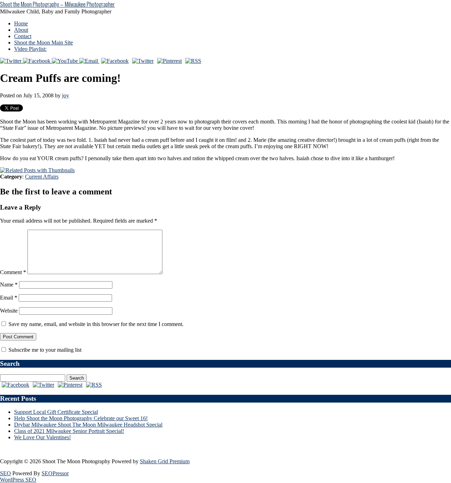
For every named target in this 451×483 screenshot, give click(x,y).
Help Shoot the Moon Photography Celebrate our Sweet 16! (81, 418)
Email (8, 298)
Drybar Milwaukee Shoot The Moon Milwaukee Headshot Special (88, 425)
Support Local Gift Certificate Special (56, 412)
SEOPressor (55, 473)
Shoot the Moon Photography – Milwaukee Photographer (57, 4)
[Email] (89, 61)
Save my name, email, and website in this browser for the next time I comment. (96, 324)
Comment (13, 272)
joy (65, 95)
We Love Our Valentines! (42, 437)
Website (9, 311)
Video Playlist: (30, 49)
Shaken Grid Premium (165, 461)
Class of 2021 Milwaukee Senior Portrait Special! (69, 431)
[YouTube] (65, 61)
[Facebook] (37, 61)
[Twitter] (11, 61)
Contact (22, 36)
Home (21, 23)
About (21, 30)
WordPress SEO (18, 480)
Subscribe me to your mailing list (44, 350)
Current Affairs (41, 177)
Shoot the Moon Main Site (43, 43)
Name (9, 285)
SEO (5, 473)
